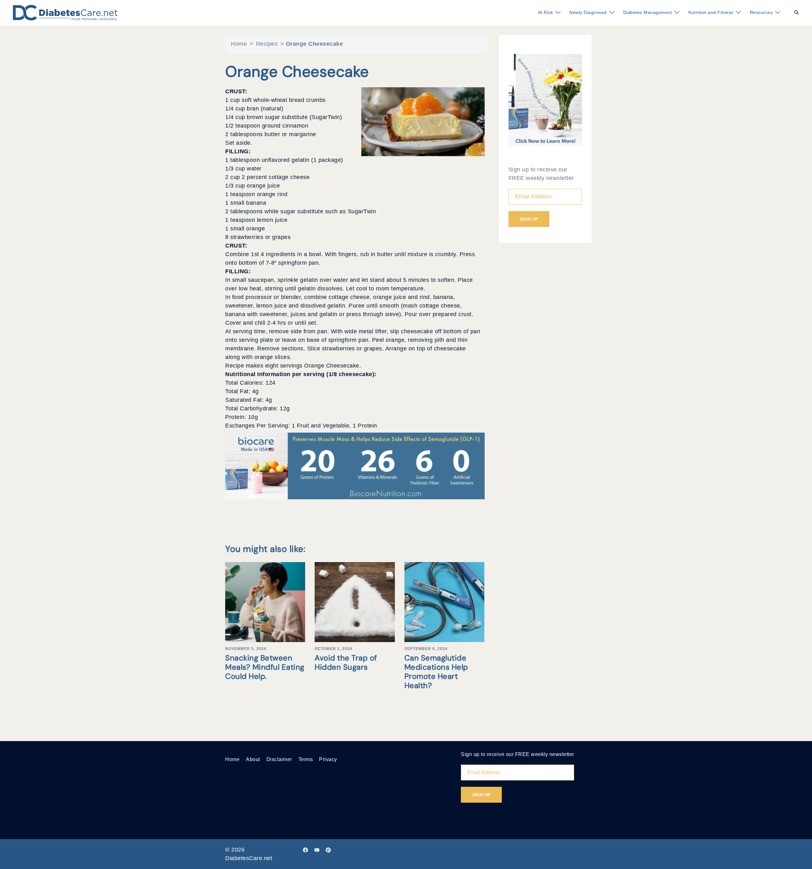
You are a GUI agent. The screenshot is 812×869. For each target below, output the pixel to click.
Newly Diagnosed (588, 12)
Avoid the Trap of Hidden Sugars (346, 662)
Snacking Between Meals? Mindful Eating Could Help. (264, 667)
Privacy (328, 759)
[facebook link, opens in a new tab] (305, 849)
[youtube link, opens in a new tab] (316, 849)
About (253, 759)
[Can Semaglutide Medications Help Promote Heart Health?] (444, 602)
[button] (796, 12)
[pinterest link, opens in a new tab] (328, 849)
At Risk (545, 12)
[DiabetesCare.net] (65, 12)
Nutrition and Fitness (710, 12)
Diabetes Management (647, 12)
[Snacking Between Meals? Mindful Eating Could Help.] (265, 602)
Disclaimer (279, 759)
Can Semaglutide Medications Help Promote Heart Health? (436, 671)
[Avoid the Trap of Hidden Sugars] (355, 602)
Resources (761, 12)
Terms (305, 759)
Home (239, 44)
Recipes (267, 44)
